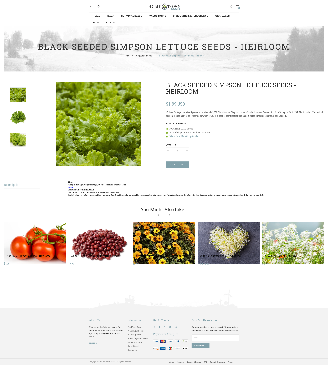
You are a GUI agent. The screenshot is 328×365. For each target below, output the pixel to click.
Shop (110, 15)
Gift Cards (222, 15)
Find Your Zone (134, 327)
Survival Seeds (131, 15)
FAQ (205, 362)
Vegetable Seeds (144, 55)
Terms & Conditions (217, 362)
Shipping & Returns (194, 362)
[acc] (91, 6)
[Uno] (164, 6)
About (171, 362)
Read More (93, 343)
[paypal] (170, 344)
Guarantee (180, 362)
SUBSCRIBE (199, 346)
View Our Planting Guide (183, 136)
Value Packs (157, 15)
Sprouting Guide (134, 342)
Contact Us (132, 350)
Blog (96, 22)
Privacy (230, 362)
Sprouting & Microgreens (190, 15)
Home (96, 15)
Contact (112, 22)
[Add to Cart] (25, 241)
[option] (98, 124)
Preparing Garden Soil (137, 338)
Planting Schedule (135, 331)
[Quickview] (44, 241)
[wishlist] (98, 6)
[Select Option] (219, 241)
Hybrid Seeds (133, 346)
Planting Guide (134, 334)
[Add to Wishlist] (34, 241)
